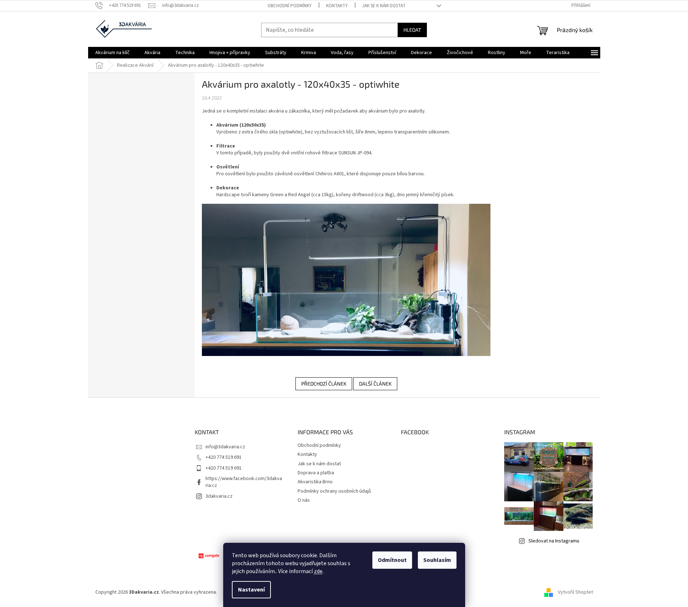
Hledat (412, 30)
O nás (304, 500)
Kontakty (337, 6)
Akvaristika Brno (315, 481)
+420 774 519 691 (223, 457)
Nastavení (251, 590)
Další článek (375, 384)
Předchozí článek (323, 384)
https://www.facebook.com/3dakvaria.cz (243, 482)
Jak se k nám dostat (384, 6)
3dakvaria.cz (219, 496)
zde (318, 571)
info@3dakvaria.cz (225, 446)
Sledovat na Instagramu (553, 541)
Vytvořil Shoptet (575, 592)
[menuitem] (112, 52)
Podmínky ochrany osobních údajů (334, 491)
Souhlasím (437, 560)
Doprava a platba (316, 472)
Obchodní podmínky (290, 6)
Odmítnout (392, 560)
